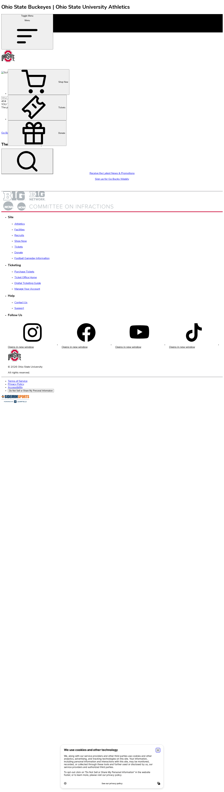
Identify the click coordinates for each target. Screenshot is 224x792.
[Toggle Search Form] (27, 161)
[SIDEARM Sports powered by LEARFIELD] (15, 402)
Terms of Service (17, 381)
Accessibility (15, 387)
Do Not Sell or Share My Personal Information (31, 390)
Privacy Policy (16, 384)
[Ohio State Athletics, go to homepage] (8, 62)
